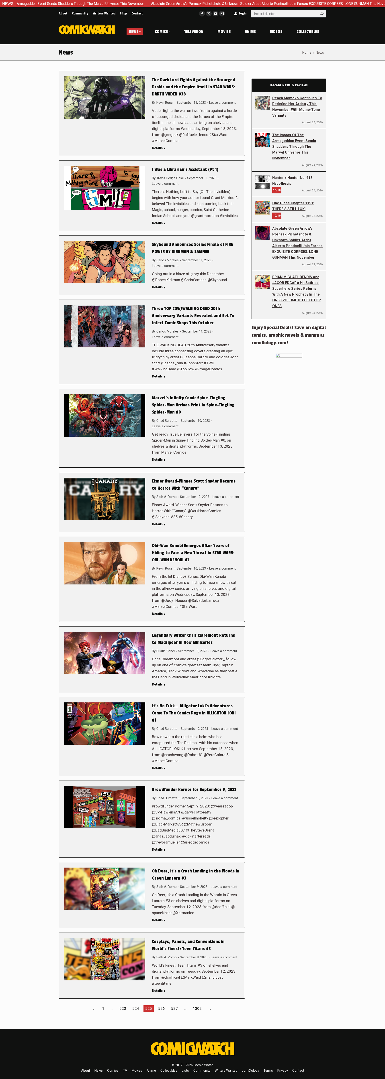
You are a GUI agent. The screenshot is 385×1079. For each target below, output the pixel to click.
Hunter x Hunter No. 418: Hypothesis (292, 181)
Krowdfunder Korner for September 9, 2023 (194, 789)
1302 (197, 1008)
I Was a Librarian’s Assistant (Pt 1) (185, 169)
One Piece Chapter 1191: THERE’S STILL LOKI (293, 206)
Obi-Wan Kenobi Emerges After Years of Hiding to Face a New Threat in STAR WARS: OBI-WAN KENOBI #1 (193, 553)
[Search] (322, 14)
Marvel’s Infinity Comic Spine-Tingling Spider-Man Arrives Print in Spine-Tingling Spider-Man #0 (193, 405)
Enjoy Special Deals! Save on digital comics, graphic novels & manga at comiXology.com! (289, 335)
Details (157, 148)
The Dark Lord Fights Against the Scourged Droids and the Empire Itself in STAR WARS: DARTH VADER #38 (193, 87)
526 (161, 1008)
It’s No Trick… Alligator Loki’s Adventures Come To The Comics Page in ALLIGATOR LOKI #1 (194, 713)
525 (148, 1008)
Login (242, 13)
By (162, 103)
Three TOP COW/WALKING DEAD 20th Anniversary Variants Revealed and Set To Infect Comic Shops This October (193, 316)
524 (135, 1008)
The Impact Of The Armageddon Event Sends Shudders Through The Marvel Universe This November (294, 146)
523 (122, 1008)
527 (174, 1008)
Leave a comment (222, 103)
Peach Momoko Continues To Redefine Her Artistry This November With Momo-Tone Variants (297, 107)
